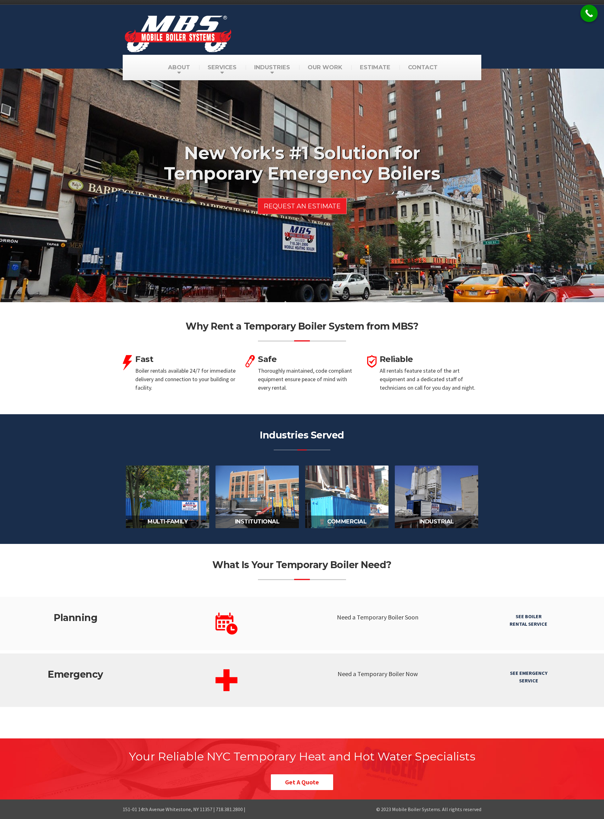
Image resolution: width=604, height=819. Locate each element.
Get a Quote (302, 782)
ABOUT (179, 67)
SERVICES (222, 67)
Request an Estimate (302, 206)
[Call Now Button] (589, 13)
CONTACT (423, 67)
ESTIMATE (375, 67)
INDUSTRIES (272, 67)
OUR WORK (325, 67)
